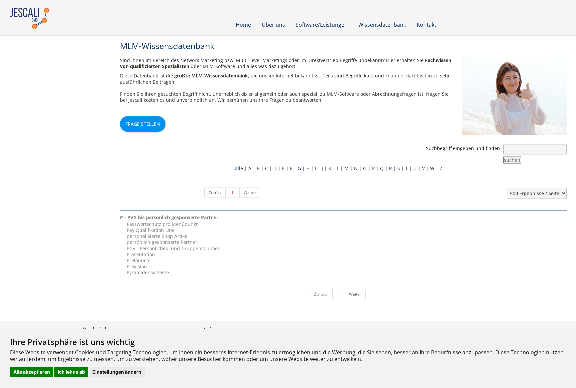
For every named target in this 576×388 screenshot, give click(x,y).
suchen (512, 160)
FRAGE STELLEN (142, 124)
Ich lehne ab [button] (71, 372)
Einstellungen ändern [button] (116, 372)
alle (239, 168)
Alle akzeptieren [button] (31, 372)
